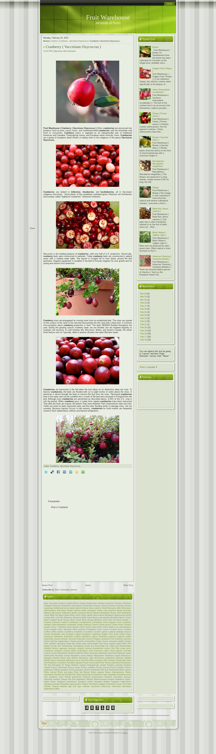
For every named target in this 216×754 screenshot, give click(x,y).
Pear (102, 663)
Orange (111, 660)
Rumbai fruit (59, 674)
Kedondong (67, 646)
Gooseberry (90, 641)
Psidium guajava (60, 670)
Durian (122, 634)
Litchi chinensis (95, 651)
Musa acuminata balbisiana (63, 660)
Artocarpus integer (65, 610)
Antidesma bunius (61, 608)
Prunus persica (102, 667)
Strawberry (119, 679)
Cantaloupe (73, 622)
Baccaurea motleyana (61, 613)
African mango (79, 603)
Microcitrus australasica (105, 658)
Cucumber (88, 632)
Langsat (80, 648)
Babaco (47, 613)
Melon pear (65, 658)
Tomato (47, 686)
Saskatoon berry (124, 674)
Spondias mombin (52, 679)
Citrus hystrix (85, 627)
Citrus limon (97, 627)
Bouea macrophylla (101, 617)
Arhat (104, 608)
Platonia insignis (78, 665)
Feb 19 (143, 330)
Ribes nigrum (125, 670)
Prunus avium (74, 667)
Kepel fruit (114, 646)
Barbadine (105, 613)
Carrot (119, 622)
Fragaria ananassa (101, 639)
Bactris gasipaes (79, 613)
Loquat (47, 653)
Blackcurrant (120, 615)
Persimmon (126, 663)
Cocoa (105, 629)
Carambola (97, 622)
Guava (105, 641)
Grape (99, 641)
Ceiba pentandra (58, 625)
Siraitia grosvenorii (73, 677)
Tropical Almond (59, 686)
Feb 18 (143, 333)
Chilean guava (104, 625)
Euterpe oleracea (68, 639)
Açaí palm (53, 603)
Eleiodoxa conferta (72, 636)
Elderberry (58, 636)
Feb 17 (143, 337)
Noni (87, 660)
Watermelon (49, 689)
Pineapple (56, 665)
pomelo (103, 665)
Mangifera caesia (78, 656)
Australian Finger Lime (97, 610)
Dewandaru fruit (58, 634)
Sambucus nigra (100, 674)
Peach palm (94, 663)
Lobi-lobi (127, 651)
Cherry (95, 625)
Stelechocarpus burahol (104, 679)
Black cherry (75, 615)
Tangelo (84, 684)
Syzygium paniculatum (71, 684)
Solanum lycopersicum (93, 677)
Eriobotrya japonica (107, 636)
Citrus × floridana (58, 627)
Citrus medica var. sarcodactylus (117, 627)
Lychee (54, 653)
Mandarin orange (62, 656)
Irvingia (128, 641)
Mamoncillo (49, 656)
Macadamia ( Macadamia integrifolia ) (158, 164)
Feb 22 (143, 321)
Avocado (127, 610)
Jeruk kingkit (92, 644)
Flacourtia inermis (85, 639)
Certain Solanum (84, 625)
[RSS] (44, 723)
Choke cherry (117, 625)
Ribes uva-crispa (65, 672)
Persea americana (113, 663)
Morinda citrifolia (123, 658)
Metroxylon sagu (86, 658)
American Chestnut (113, 603)
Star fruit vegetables (77, 679)
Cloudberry (91, 629)
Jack (46, 644)
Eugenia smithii (124, 636)
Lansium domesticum (94, 648)
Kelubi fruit (89, 646)
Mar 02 (143, 300)
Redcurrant (114, 670)
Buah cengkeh (50, 620)
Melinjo (56, 658)
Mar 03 (143, 296)
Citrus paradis (50, 629)
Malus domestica (91, 653)
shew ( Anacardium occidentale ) (161, 90)
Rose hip (78, 672)
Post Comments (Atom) (66, 590)
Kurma (55, 648)
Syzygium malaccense (121, 682)
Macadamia (63, 653)
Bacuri (90, 613)
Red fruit (104, 670)
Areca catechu (95, 608)
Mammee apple (124, 653)
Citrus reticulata (64, 629)
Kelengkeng (78, 646)
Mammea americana (108, 653)
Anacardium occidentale (82, 606)
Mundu (47, 660)
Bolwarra (77, 617)
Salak (78, 674)
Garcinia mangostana (59, 641)
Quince (87, 670)
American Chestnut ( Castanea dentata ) (161, 257)
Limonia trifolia (69, 651)
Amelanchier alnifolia (95, 603)
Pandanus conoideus (57, 663)
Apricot (78, 608)
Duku (116, 634)
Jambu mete (81, 644)
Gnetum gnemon (77, 641)
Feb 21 (143, 324)
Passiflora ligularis (75, 663)
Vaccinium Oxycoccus (78, 41)
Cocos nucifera (124, 629)
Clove (99, 629)
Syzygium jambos (102, 682)
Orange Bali (120, 660)
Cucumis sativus (100, 632)
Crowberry (78, 632)
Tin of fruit (126, 684)
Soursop (127, 677)
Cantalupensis (85, 622)
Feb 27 (143, 306)
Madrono (72, 653)
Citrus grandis (73, 627)
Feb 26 (143, 309)
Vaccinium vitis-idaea (121, 686)
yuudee (125, 733)
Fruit (112, 639)
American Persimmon (61, 606)
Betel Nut (54, 615)
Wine (57, 689)
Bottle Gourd (86, 617)
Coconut (113, 629)
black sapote (87, 615)
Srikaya (64, 679)
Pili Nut (47, 665)
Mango (90, 656)
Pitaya (67, 665)
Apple (72, 608)
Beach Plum (116, 613)
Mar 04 (143, 293)
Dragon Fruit (107, 634)
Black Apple (64, 615)
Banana (96, 613)
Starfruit (89, 679)
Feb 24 (143, 315)
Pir (63, 665)
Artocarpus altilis (114, 608)
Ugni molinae (83, 686)
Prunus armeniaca (59, 667)
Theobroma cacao (114, 684)
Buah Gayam (63, 620)
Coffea (47, 632)
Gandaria (119, 639)
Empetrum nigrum (90, 636)
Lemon (107, 648)
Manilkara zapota (112, 656)
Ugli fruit (72, 686)
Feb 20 (143, 327)
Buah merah (75, 620)
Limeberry (48, 651)
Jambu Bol (70, 644)
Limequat (58, 651)
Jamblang (61, 644)
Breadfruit (114, 617)
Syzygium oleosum (52, 684)
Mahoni (80, 653)
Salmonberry (87, 674)
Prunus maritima (88, 667)
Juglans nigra (115, 644)
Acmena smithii (65, 603)
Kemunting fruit (101, 646)
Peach (86, 663)
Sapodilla (112, 674)
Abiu (46, 603)
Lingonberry (82, 651)
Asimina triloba (80, 610)
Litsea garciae (116, 651)
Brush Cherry (125, 617)
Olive (105, 660)
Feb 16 (143, 340)
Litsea (106, 651)
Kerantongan (125, 646)
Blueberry (68, 617)
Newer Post (47, 585)
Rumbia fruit (70, 674)
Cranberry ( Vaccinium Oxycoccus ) (73, 47)
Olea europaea (96, 660)
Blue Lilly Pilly (57, 617)
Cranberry (63, 41)
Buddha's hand (101, 620)
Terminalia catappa (97, 684)
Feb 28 (143, 303)
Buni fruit (112, 620)
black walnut (98, 615)
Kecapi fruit (56, 646)
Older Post (128, 585)
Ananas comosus (100, 606)
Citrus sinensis (79, 629)
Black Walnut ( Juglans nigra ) (159, 233)
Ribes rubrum (50, 672)
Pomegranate (93, 665)
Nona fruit (80, 660)
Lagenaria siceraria (67, 648)
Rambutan (95, 670)
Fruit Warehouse (108, 17)
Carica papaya (109, 622)
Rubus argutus (97, 672)
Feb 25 (143, 312)
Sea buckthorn (51, 677)
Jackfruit (52, 644)
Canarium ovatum (60, 622)
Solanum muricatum (113, 677)
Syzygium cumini (85, 682)
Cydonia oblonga (116, 632)
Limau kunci (125, 648)
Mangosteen (99, 656)
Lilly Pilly (115, 648)
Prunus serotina (117, 667)
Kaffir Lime (126, 644)
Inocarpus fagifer (116, 641)
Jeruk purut (103, 644)
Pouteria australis (115, 665)
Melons (75, 658)
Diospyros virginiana (91, 634)
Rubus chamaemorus (114, 672)
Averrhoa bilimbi (115, 610)
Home (54, 41)
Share (32, 228)
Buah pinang (87, 620)
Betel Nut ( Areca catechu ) (160, 209)
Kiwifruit (47, 648)
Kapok (47, 646)
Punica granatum (76, 670)
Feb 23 (143, 318)
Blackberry (109, 615)
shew (61, 677)
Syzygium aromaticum (67, 682)
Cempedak (71, 625)
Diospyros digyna (73, 634)
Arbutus (85, 608)
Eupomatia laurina (52, 639)
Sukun (53, 682)
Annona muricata (116, 606)
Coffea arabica (57, 632)
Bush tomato (122, 620)
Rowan (86, 672)
